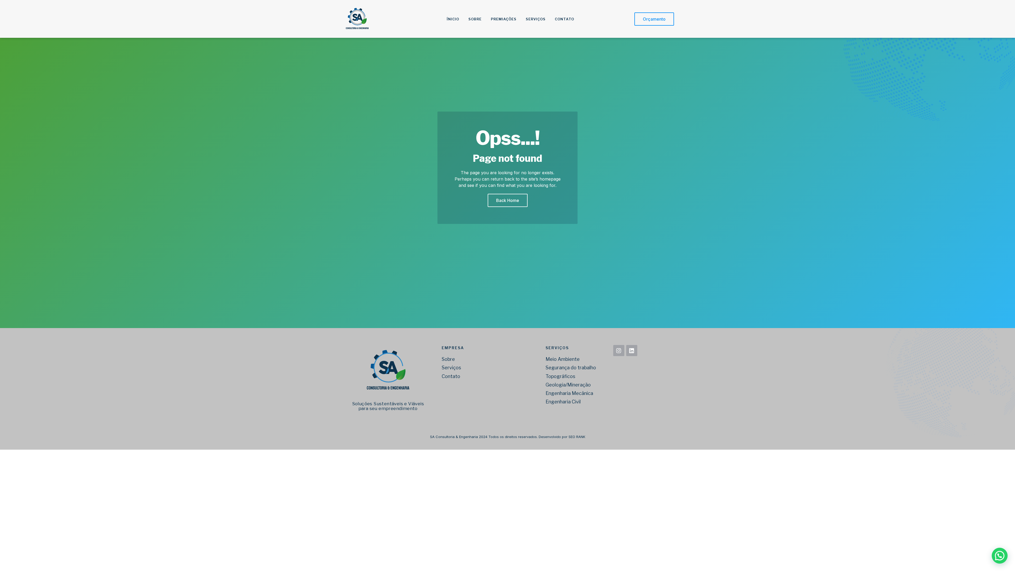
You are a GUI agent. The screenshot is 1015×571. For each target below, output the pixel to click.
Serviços (536, 19)
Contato (564, 19)
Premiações (503, 19)
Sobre (475, 19)
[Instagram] (618, 350)
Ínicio (453, 19)
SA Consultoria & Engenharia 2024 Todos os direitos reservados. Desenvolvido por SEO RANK (507, 437)
